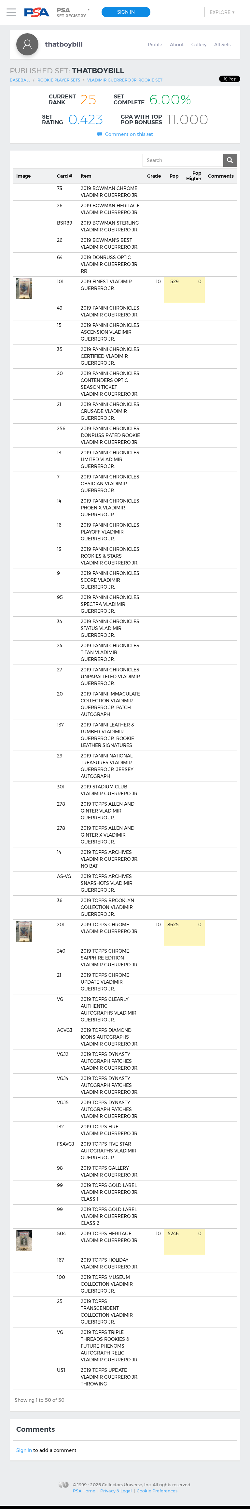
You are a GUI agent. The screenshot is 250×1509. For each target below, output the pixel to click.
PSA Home (84, 1490)
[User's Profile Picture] (27, 44)
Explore (222, 12)
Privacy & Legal (116, 1490)
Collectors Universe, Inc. (127, 1484)
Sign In (126, 12)
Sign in (24, 1450)
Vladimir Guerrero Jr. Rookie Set (124, 80)
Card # (64, 176)
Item (86, 176)
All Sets (222, 44)
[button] (73, 12)
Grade (154, 176)
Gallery (198, 44)
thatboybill (64, 44)
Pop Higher (193, 176)
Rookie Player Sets (58, 80)
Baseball (20, 80)
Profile (155, 44)
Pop (174, 176)
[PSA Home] (39, 12)
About (177, 44)
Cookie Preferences (157, 1490)
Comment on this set (129, 134)
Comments (221, 176)
